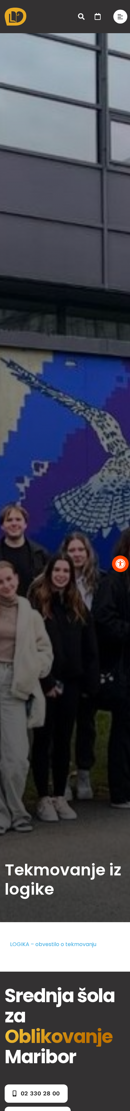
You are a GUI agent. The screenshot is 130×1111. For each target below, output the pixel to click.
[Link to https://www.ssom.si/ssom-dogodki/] (98, 16)
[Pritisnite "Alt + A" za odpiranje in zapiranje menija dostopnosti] (120, 564)
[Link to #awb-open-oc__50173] (81, 16)
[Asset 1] (15, 10)
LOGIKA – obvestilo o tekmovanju (53, 944)
